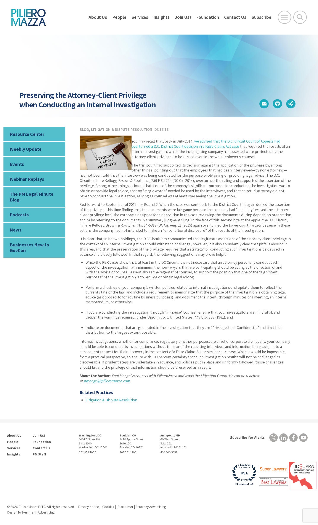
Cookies (108, 506)
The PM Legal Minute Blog (31, 197)
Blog (84, 129)
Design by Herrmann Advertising (31, 512)
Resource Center (27, 134)
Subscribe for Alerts (247, 437)
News (15, 230)
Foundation (207, 17)
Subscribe (261, 17)
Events (17, 164)
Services (140, 17)
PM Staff (39, 454)
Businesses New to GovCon (29, 247)
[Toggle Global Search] (300, 17)
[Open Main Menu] (284, 17)
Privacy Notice (88, 506)
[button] (264, 103)
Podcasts (19, 215)
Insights (161, 17)
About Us (97, 17)
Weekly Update (26, 149)
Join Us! (183, 17)
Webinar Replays (27, 179)
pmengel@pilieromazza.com (107, 380)
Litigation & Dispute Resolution (121, 129)
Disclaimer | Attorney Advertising (141, 506)
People (119, 17)
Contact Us (235, 17)
